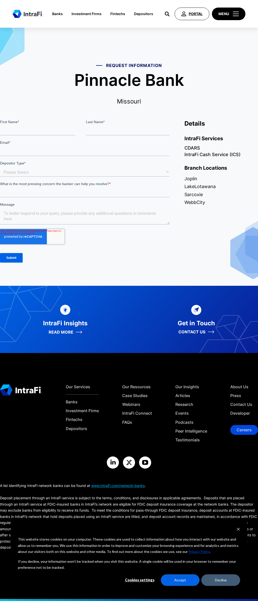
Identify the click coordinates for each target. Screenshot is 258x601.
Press (235, 395)
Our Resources (136, 386)
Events (182, 413)
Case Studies (135, 395)
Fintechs (117, 14)
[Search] (167, 14)
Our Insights (187, 386)
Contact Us (241, 404)
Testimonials (187, 440)
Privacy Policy (199, 551)
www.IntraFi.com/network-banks (118, 485)
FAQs (127, 422)
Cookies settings (139, 580)
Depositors (143, 14)
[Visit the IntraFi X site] (129, 462)
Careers (244, 429)
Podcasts (184, 422)
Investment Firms (87, 14)
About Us (239, 386)
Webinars (131, 404)
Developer (240, 413)
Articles (182, 395)
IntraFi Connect (137, 413)
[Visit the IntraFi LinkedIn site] (113, 462)
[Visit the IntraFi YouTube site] (145, 462)
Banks (57, 14)
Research (184, 404)
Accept (180, 580)
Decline (221, 580)
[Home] (28, 14)
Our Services (78, 386)
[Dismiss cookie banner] (238, 530)
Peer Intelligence (191, 431)
